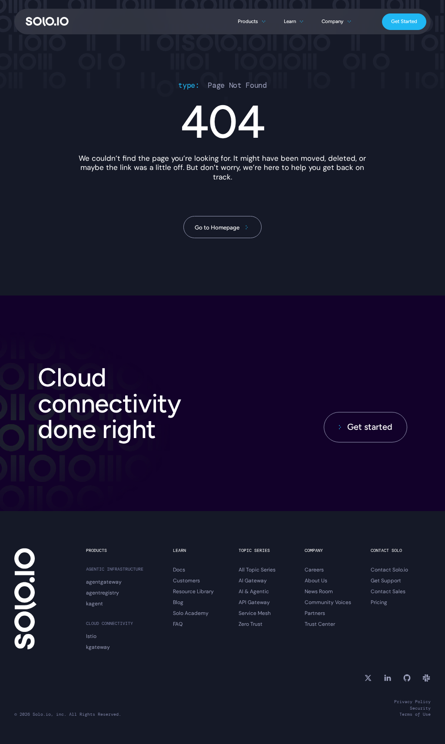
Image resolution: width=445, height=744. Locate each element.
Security (420, 708)
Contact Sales (388, 591)
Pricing (379, 602)
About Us (316, 581)
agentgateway (104, 582)
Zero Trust (250, 624)
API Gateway (254, 602)
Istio (91, 636)
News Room (319, 591)
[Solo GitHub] (407, 678)
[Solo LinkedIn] (387, 678)
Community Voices (328, 602)
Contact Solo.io (389, 570)
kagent (94, 604)
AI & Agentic (254, 591)
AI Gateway (253, 581)
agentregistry (102, 593)
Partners (315, 613)
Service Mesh (255, 613)
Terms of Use (415, 714)
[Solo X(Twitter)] (368, 678)
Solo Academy (191, 613)
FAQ (178, 624)
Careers (314, 570)
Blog (178, 602)
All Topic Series (257, 570)
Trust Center (320, 624)
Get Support (386, 581)
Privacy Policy (412, 701)
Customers (186, 581)
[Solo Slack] (426, 678)
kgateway (98, 647)
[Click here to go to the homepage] (47, 22)
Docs (179, 570)
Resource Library (193, 591)
